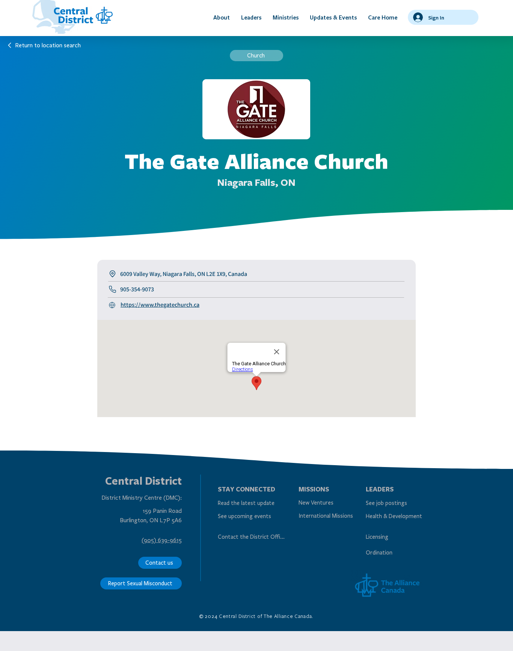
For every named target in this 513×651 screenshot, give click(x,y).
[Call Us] (113, 305)
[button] (221, 17)
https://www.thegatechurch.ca (160, 305)
